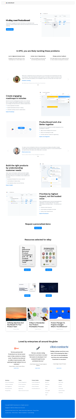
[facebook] (62, 409)
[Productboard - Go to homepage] (10, 2)
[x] (66, 409)
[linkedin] (70, 409)
